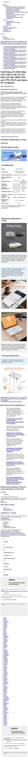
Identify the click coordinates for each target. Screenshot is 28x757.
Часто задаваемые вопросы (10, 27)
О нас (4, 19)
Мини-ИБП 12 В (5, 535)
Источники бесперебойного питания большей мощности (15, 15)
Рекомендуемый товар (8, 39)
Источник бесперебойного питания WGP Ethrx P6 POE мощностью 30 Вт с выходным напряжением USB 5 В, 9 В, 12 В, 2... (15, 480)
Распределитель (7, 31)
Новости (5, 26)
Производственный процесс (13, 22)
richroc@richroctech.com (6, 519)
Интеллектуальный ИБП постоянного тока (16, 12)
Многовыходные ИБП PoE (12, 10)
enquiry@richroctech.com (9, 558)
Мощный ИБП (9, 13)
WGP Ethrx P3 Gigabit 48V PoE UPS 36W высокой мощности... (14, 449)
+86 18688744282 (5, 518)
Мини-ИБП (21, 533)
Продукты (5, 5)
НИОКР (8, 23)
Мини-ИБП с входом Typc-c (13, 9)
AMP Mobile (16, 531)
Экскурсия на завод (8, 510)
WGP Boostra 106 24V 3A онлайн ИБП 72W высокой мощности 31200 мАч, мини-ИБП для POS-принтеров (14, 399)
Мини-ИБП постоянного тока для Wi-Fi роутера (11, 533)
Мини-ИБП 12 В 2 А (14, 535)
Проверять (6, 30)
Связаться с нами (7, 28)
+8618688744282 (7, 569)
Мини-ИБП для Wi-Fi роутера (8, 532)
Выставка (8, 25)
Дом (4, 4)
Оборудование (9, 21)
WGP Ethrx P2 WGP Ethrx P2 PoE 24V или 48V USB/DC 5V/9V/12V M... (15, 434)
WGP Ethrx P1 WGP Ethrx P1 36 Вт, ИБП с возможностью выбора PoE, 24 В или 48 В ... (15, 421)
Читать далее (4, 502)
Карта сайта (9, 531)
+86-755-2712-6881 (8, 547)
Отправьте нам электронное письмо (9, 136)
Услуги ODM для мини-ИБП (15, 401)
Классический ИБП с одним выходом (15, 6)
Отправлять (3, 492)
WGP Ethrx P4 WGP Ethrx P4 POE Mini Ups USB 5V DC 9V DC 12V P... (15, 463)
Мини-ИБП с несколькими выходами (15, 8)
